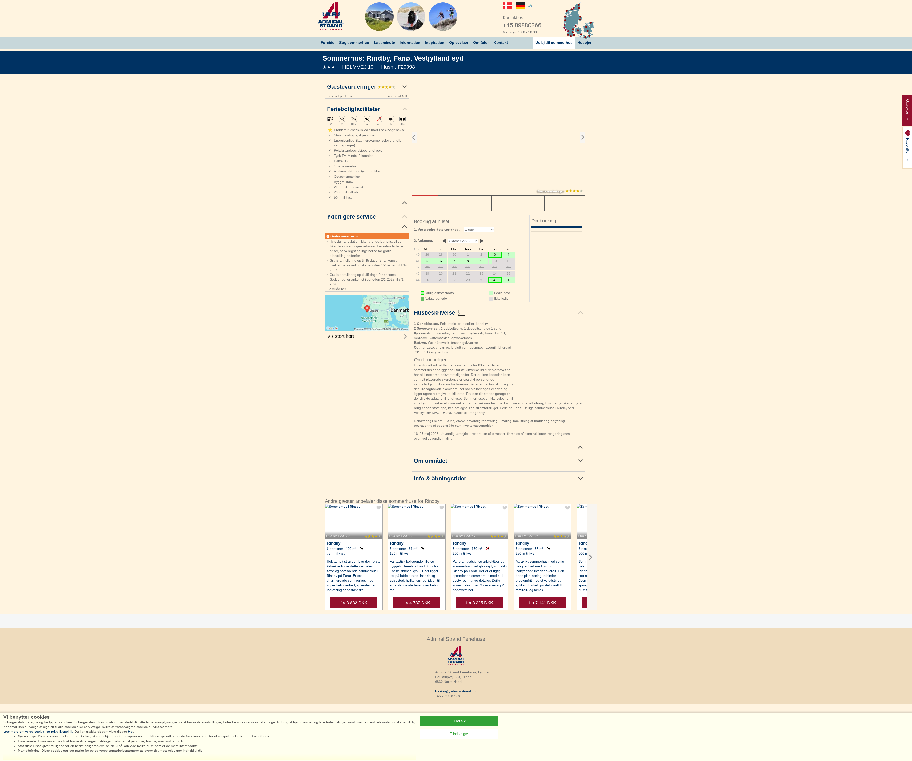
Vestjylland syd (439, 58)
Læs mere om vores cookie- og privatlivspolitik (38, 731)
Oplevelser (458, 43)
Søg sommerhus (354, 43)
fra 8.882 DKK (353, 602)
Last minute (384, 43)
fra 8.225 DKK (479, 602)
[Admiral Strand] (331, 16)
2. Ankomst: (423, 241)
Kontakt (501, 43)
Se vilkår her (336, 289)
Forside (327, 43)
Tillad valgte (459, 734)
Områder (481, 43)
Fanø (402, 58)
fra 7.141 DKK (542, 602)
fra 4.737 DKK (416, 602)
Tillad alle (459, 721)
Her (130, 731)
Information (410, 43)
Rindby (378, 58)
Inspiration (434, 43)
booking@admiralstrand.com (456, 691)
